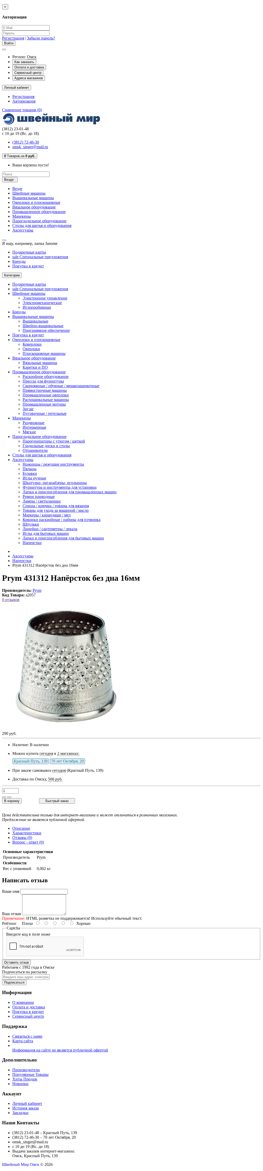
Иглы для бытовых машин (46, 533)
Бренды (19, 261)
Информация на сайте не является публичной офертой (60, 1050)
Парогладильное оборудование (39, 221)
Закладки (20, 1112)
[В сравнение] (9, 797)
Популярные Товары (30, 1074)
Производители (26, 1070)
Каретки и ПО (35, 367)
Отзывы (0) (22, 837)
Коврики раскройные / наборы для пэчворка (61, 519)
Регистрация (13, 38)
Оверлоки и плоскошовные (36, 202)
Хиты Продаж (24, 1079)
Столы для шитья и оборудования (41, 225)
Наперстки (32, 543)
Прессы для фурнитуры (43, 381)
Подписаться (14, 982)
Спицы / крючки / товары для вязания (56, 506)
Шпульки (31, 524)
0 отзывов (11, 599)
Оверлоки (31, 349)
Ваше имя (10, 891)
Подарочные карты (29, 252)
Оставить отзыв (16, 962)
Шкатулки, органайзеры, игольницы (55, 483)
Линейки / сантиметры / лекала (50, 529)
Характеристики (26, 833)
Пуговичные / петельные (45, 413)
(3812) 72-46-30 (25, 142)
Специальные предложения (40, 257)
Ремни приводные (39, 496)
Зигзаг (28, 409)
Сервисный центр (27, 73)
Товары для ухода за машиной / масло (56, 510)
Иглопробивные (37, 307)
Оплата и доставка (29, 67)
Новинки (20, 1084)
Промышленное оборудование (39, 211)
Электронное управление (45, 298)
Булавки (30, 473)
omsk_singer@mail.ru (30, 147)
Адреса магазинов (28, 78)
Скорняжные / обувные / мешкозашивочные (61, 386)
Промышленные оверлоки (46, 395)
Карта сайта (22, 1041)
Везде (17, 188)
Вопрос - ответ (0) (28, 842)
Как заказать (24, 62)
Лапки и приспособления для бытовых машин (63, 538)
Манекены (21, 216)
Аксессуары (22, 230)
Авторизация (23, 101)
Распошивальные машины (46, 399)
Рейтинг (9, 923)
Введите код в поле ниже (28, 934)
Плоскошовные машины (44, 353)
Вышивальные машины (33, 198)
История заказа (25, 1108)
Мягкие (29, 432)
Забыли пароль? (41, 38)
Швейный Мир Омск (20, 1164)
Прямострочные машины (45, 390)
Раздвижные (33, 423)
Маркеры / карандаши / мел (47, 515)
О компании (23, 1002)
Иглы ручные (34, 478)
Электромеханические (42, 303)
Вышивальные (35, 321)
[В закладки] (4, 797)
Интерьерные (34, 427)
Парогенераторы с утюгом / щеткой (54, 441)
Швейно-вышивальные (43, 326)
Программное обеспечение (46, 330)
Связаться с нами (27, 1036)
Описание (21, 828)
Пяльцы (29, 469)
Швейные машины (28, 193)
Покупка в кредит (28, 266)
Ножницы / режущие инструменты (53, 464)
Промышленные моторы (44, 404)
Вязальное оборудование (34, 207)
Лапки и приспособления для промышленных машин (70, 492)
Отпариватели (35, 450)
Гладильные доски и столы (46, 446)
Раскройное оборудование (46, 376)
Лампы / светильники (42, 501)
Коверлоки (32, 344)
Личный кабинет (27, 1103)
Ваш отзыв (11, 914)
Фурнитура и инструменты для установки (60, 487)
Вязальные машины (40, 363)
